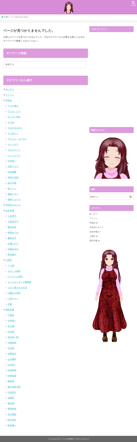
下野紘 (11, 315)
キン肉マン (13, 133)
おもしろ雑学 (14, 271)
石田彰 (11, 398)
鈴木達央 (12, 420)
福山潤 (11, 403)
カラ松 (11, 122)
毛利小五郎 (13, 177)
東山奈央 (12, 227)
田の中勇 (12, 183)
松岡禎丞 (12, 375)
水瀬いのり (13, 243)
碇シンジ (12, 188)
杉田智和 (12, 370)
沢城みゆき (13, 249)
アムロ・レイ (14, 111)
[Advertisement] (109, 80)
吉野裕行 (12, 353)
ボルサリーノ (14, 150)
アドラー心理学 (15, 276)
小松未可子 (13, 221)
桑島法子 (12, 238)
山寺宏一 (12, 365)
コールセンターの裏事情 (19, 282)
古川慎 (11, 348)
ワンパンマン (14, 155)
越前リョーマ (14, 199)
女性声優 (9, 210)
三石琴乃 (12, 216)
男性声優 (9, 309)
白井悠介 (12, 392)
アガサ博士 (13, 106)
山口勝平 (12, 359)
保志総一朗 (13, 337)
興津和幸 (12, 409)
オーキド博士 (14, 117)
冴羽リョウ (13, 166)
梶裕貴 (11, 381)
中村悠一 (12, 161)
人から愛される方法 (17, 287)
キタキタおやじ (15, 128)
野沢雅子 (12, 254)
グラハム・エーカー (17, 139)
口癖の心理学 (14, 293)
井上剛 (11, 326)
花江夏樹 (12, 414)
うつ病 (11, 265)
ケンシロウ (13, 144)
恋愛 (10, 304)
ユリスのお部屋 (67, 439)
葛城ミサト (13, 194)
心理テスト (13, 298)
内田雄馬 (12, 342)
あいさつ (9, 89)
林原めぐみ (13, 232)
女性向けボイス (12, 205)
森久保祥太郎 (14, 387)
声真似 (8, 100)
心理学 (8, 260)
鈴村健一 (12, 425)
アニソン (9, 95)
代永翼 (11, 331)
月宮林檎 (12, 172)
